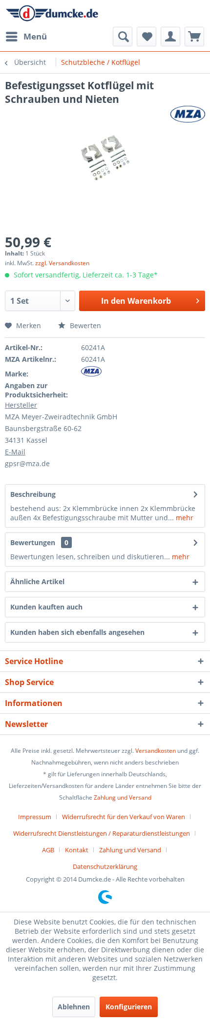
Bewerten (84, 325)
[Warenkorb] (194, 36)
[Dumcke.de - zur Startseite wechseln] (52, 13)
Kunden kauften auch (46, 606)
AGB (48, 849)
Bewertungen (32, 542)
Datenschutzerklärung (105, 866)
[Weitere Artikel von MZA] (187, 114)
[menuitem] (26, 36)
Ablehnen (74, 1006)
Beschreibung (33, 494)
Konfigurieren (128, 1006)
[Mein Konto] (170, 36)
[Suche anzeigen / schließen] (122, 36)
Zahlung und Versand (122, 797)
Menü (35, 36)
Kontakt (76, 849)
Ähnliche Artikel (37, 581)
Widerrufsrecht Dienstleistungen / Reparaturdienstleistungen (101, 833)
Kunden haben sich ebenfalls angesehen (77, 632)
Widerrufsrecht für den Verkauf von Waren (123, 816)
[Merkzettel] (146, 36)
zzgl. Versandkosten (62, 263)
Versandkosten (155, 751)
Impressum (34, 816)
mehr (183, 517)
